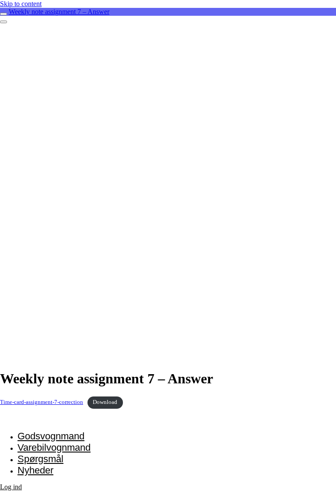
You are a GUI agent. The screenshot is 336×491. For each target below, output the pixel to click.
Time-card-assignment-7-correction (41, 402)
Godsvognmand (51, 436)
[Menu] (3, 22)
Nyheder (35, 470)
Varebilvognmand (54, 447)
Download (105, 402)
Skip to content (21, 3)
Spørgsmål (40, 458)
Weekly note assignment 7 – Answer (59, 11)
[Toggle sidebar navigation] (3, 14)
